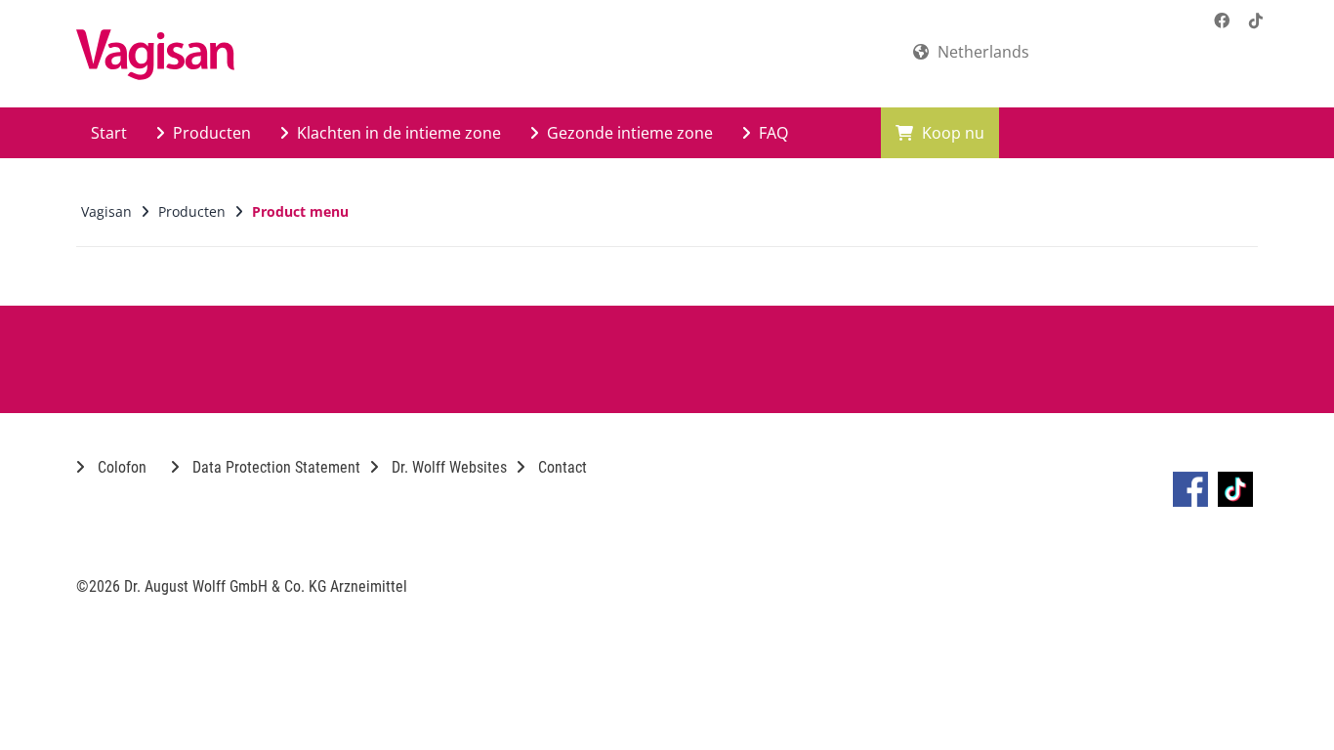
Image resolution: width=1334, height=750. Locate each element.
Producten (210, 133)
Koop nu (951, 133)
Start (109, 133)
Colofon (120, 467)
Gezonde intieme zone (628, 133)
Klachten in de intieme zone (397, 133)
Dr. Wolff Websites (447, 467)
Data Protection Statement (274, 467)
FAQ (771, 133)
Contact (560, 467)
